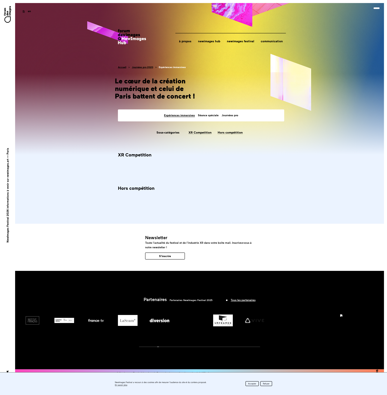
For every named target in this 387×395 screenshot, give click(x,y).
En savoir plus (121, 385)
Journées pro (230, 115)
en (29, 11)
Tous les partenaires (243, 299)
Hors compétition (230, 132)
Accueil (122, 67)
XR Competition (200, 132)
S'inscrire (165, 256)
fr (24, 11)
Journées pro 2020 (142, 67)
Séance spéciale (208, 115)
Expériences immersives (179, 115)
